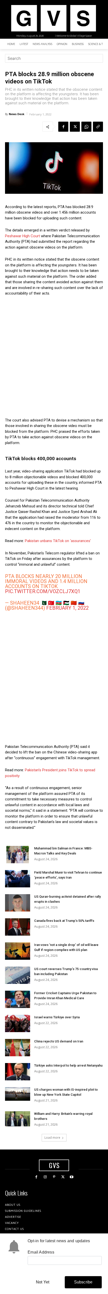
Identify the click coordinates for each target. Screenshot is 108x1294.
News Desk (16, 114)
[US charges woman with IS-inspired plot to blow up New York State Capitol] (17, 1093)
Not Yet (42, 1282)
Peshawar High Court (22, 236)
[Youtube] (72, 1177)
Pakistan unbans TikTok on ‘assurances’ (58, 541)
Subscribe (83, 1282)
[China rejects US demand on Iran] (17, 1047)
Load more (52, 1137)
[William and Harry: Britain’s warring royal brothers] (17, 1118)
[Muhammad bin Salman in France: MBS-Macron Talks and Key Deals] (17, 854)
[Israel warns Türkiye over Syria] (17, 1023)
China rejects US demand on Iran (58, 1041)
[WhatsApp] (86, 127)
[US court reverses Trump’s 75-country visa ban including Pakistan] (17, 975)
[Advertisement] (54, 357)
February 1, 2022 (67, 608)
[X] (75, 127)
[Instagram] (45, 1177)
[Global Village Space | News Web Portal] (53, 18)
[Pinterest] (54, 1177)
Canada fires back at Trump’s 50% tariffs (64, 921)
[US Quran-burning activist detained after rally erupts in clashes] (17, 903)
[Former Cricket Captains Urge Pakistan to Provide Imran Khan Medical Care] (17, 999)
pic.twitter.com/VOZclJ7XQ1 (42, 591)
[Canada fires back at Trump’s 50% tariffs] (17, 927)
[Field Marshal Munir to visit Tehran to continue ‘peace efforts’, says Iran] (17, 878)
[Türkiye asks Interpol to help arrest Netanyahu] (17, 1071)
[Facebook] (63, 127)
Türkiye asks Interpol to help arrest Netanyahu (68, 1065)
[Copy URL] (98, 127)
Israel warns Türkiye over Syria (57, 1017)
